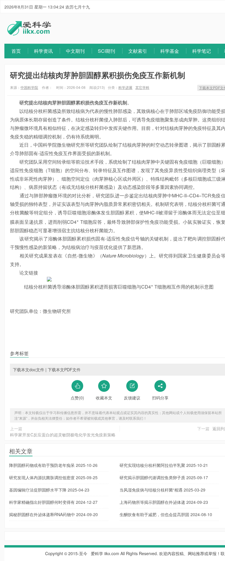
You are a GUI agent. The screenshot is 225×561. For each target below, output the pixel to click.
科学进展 (125, 87)
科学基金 (169, 51)
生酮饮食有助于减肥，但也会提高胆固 (166, 514)
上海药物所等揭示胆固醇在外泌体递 (164, 502)
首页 (16, 51)
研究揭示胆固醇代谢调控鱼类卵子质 (164, 477)
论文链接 (28, 272)
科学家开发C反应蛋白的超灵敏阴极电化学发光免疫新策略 (62, 435)
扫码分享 (160, 398)
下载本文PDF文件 (64, 369)
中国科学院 (29, 87)
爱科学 (97, 553)
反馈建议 (132, 398)
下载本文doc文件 (28, 369)
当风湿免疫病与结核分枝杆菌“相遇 (162, 490)
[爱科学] (29, 34)
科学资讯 (43, 51)
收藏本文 (104, 398)
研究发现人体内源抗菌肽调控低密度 (53, 477)
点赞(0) (77, 398)
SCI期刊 (106, 51)
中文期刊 (75, 51)
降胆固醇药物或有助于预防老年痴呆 (53, 465)
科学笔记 (201, 51)
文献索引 (137, 51)
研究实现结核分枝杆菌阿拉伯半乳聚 (164, 465)
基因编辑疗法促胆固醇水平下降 (49, 490)
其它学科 (142, 87)
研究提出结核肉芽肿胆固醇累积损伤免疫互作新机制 (97, 75)
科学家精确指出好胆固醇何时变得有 (53, 502)
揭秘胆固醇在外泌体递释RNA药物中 (53, 514)
